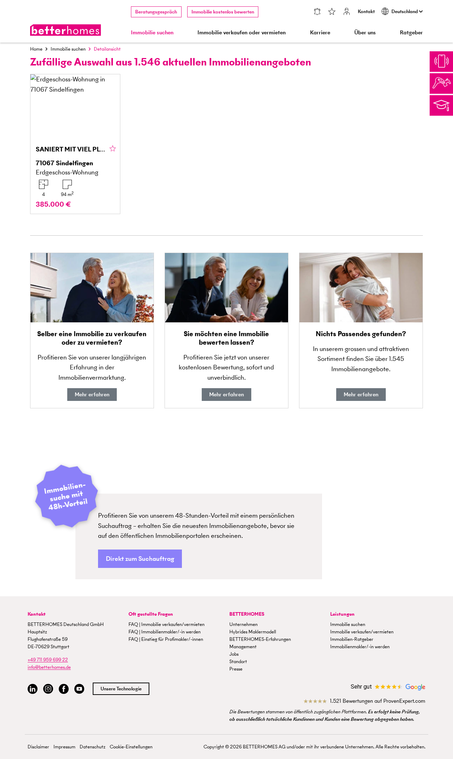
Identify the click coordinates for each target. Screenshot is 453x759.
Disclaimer (38, 746)
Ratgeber (411, 32)
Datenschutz (92, 746)
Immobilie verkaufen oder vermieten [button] (241, 32)
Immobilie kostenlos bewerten (222, 11)
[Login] (347, 12)
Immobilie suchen (68, 49)
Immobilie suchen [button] (152, 32)
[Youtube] (79, 689)
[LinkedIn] (32, 689)
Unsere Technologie (121, 688)
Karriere (320, 32)
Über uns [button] (365, 32)
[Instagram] (48, 689)
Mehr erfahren (92, 394)
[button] (140, 559)
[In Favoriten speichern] (112, 149)
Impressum (64, 746)
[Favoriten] (332, 12)
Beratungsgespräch (156, 11)
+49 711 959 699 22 (48, 659)
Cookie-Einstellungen (131, 746)
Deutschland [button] (405, 11)
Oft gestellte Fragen (150, 614)
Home (36, 49)
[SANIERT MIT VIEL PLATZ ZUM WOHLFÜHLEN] (75, 144)
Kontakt (366, 11)
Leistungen (342, 614)
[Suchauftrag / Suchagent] (317, 12)
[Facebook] (63, 689)
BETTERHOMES (246, 614)
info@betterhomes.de (49, 667)
